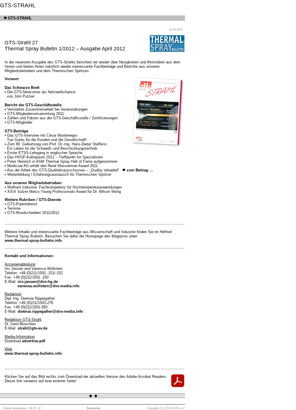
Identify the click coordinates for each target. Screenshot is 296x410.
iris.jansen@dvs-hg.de (38, 281)
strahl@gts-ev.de (32, 328)
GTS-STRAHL (19, 18)
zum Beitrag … (139, 170)
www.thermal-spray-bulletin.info (33, 240)
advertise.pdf (33, 341)
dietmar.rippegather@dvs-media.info (50, 311)
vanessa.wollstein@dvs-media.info (48, 286)
